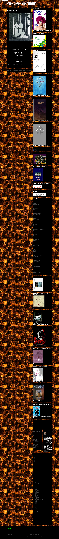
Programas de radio (36, 249)
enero (35, 520)
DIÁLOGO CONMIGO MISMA (37, 213)
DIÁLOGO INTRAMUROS (36, 214)
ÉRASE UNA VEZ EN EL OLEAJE (37, 219)
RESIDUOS (34, 251)
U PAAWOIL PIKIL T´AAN (36, 270)
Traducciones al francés (36, 261)
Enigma (36, 507)
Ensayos (34, 218)
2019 (35, 459)
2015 (34, 463)
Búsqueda (36, 481)
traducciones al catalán (36, 260)
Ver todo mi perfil (46, 451)
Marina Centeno (35, 149)
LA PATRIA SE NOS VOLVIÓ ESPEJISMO (38, 229)
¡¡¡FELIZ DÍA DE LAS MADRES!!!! (39, 499)
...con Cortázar (37, 492)
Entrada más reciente (12, 70)
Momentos (36, 498)
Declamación (35, 209)
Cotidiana (36, 487)
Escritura (36, 486)
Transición (36, 489)
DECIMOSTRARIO (35, 208)
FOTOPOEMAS (35, 224)
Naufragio (36, 501)
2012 (35, 521)
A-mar (35, 494)
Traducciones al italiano (36, 265)
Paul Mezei (34, 447)
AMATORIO (34, 203)
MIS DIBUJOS (35, 234)
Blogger (44, 536)
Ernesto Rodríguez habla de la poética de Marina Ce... (42, 483)
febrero (36, 519)
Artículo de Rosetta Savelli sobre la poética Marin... (41, 485)
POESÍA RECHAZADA (36, 245)
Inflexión (36, 496)
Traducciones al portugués (36, 266)
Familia (34, 223)
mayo (35, 474)
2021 (35, 457)
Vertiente (36, 491)
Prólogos (34, 250)
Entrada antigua (27, 70)
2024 (35, 455)
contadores (9, 530)
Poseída (36, 493)
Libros (34, 230)
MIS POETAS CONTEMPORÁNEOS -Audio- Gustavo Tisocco (37, 441)
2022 (35, 456)
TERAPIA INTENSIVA (36, 256)
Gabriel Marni (35, 439)
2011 (34, 522)
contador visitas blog (34, 534)
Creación (36, 508)
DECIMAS (34, 207)
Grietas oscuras (37, 497)
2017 (34, 461)
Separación (36, 504)
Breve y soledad (37, 506)
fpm (32, 536)
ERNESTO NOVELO (36, 438)
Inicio (20, 70)
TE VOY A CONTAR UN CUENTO (37, 255)
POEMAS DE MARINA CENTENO (21, 4)
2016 (35, 462)
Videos (34, 271)
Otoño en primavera (37, 490)
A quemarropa (36, 482)
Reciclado (36, 503)
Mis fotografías (35, 235)
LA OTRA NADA (35, 228)
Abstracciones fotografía (36, 202)
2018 (35, 460)
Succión (36, 502)
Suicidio (36, 488)
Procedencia (36, 495)
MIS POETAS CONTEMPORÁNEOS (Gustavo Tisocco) (36, 444)
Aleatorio (36, 500)
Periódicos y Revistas (36, 239)
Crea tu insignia (35, 150)
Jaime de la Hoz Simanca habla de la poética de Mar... (42, 484)
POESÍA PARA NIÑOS (36, 244)
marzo (36, 518)
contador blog (9, 534)
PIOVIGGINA (35, 240)
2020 (35, 458)
